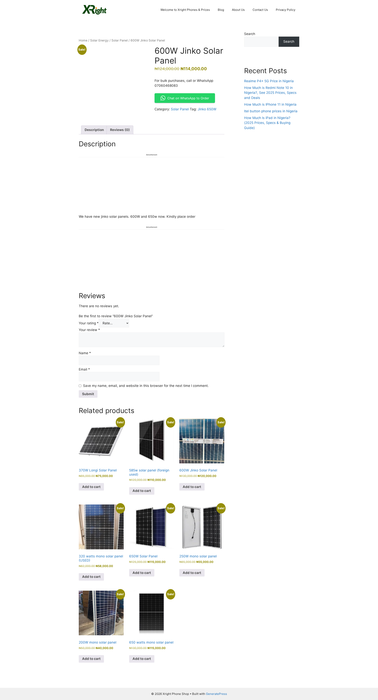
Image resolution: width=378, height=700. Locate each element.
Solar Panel (119, 40)
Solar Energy (99, 40)
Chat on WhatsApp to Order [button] (188, 98)
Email (84, 369)
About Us (238, 10)
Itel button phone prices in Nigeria (270, 111)
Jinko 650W (207, 109)
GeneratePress (216, 694)
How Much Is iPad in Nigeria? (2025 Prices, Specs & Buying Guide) (267, 123)
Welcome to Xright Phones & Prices (185, 10)
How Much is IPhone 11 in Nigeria (270, 104)
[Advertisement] (151, 185)
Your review (89, 330)
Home (83, 40)
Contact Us (260, 10)
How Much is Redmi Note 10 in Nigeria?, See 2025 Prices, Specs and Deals (270, 93)
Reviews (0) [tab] (120, 130)
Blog (221, 10)
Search (249, 34)
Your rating (89, 323)
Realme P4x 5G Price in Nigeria (269, 81)
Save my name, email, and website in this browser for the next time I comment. (146, 386)
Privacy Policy (285, 10)
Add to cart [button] (91, 487)
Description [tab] (94, 130)
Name (85, 353)
